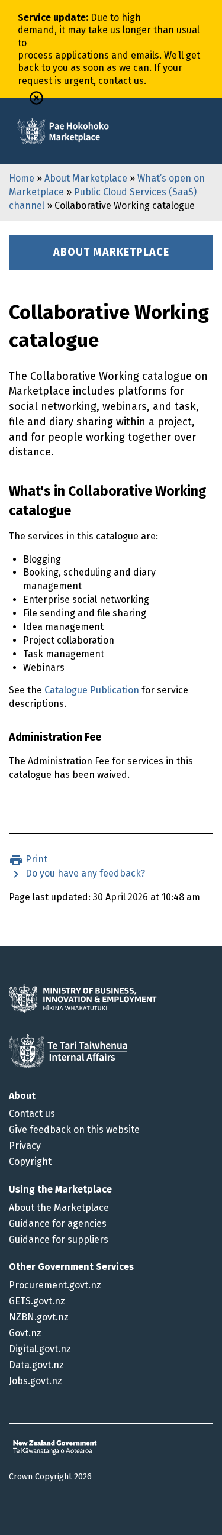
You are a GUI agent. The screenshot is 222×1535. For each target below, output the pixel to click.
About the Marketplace (59, 1207)
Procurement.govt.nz (55, 1285)
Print (35, 859)
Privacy (25, 1145)
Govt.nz (25, 1333)
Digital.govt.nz (40, 1349)
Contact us (32, 1113)
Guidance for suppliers (58, 1239)
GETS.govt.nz (37, 1301)
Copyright (30, 1161)
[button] (36, 98)
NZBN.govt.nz (39, 1317)
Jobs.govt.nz (35, 1381)
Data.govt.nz (36, 1365)
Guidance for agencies (58, 1223)
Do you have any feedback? (84, 873)
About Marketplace (85, 178)
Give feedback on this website (74, 1129)
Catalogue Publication (91, 690)
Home (21, 178)
